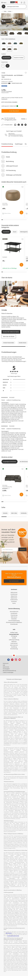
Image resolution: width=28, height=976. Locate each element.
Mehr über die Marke (8, 336)
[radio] (14, 379)
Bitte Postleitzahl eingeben (9, 102)
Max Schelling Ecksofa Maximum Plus (11, 467)
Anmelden (22, 549)
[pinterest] (12, 659)
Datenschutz (6, 667)
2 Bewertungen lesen (16, 83)
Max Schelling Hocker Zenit (8, 185)
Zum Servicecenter (14, 581)
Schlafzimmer (14, 594)
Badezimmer (14, 598)
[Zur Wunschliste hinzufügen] (26, 72)
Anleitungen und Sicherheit (13, 175)
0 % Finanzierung (11, 170)
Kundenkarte (14, 613)
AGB (4, 665)
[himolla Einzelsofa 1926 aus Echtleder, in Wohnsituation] (14, 21)
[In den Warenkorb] (21, 212)
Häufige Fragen (14, 632)
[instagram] (16, 659)
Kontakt (14, 638)
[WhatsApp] (15, 125)
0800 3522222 (11, 133)
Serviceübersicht (14, 611)
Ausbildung (14, 647)
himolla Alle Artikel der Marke (11, 332)
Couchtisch (4, 237)
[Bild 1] (4, 33)
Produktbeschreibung (7, 144)
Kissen (14, 231)
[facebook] (8, 659)
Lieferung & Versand (12, 166)
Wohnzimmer (14, 592)
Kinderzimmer (14, 599)
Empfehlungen (19, 144)
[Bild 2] (12, 33)
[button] (3, 2)
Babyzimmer (14, 596)
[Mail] (26, 125)
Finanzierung (14, 615)
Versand (10, 91)
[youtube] (20, 659)
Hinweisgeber (6, 668)
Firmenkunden (14, 624)
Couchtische (6, 231)
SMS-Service (14, 617)
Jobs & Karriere (14, 645)
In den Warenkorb (14, 111)
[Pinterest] (22, 125)
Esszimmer (14, 601)
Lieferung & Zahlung (14, 639)
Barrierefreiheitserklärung (9, 670)
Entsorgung (14, 636)
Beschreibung (10, 161)
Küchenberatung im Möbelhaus (14, 622)
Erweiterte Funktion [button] (19, 57)
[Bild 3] (19, 33)
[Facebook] (19, 125)
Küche (14, 603)
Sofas (3, 507)
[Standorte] (21, 2)
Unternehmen (14, 643)
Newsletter (14, 618)
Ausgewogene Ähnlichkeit (9, 461)
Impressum (6, 663)
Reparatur (14, 641)
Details (8, 157)
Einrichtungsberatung (14, 620)
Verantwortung (14, 648)
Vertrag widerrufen (14, 634)
